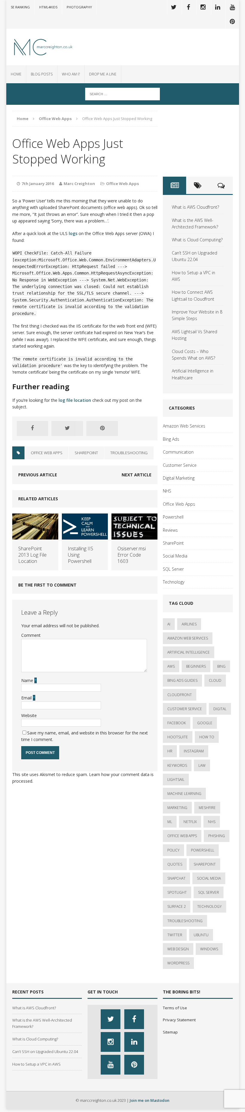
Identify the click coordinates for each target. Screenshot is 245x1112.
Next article (136, 475)
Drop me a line (103, 74)
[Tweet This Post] (67, 428)
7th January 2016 (38, 183)
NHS (167, 491)
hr (169, 751)
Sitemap (170, 1032)
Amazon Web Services (184, 426)
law (202, 765)
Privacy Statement (179, 1019)
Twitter (174, 934)
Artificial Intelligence (188, 652)
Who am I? (71, 74)
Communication (178, 452)
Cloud (215, 680)
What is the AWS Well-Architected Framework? (42, 1023)
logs (73, 233)
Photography (79, 7)
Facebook (176, 722)
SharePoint (173, 543)
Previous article (37, 475)
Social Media (175, 556)
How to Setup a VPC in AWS (36, 1064)
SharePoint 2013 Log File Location (32, 554)
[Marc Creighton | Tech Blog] (43, 47)
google (204, 722)
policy (173, 850)
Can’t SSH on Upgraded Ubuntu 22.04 (45, 1051)
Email (27, 698)
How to (206, 737)
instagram (194, 751)
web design (178, 949)
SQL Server (173, 569)
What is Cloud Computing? (197, 240)
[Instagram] (203, 7)
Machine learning (184, 793)
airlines (189, 624)
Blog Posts (42, 74)
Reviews (170, 530)
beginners (196, 666)
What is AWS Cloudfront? (195, 207)
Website (29, 715)
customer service (184, 708)
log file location (75, 400)
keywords (177, 765)
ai (168, 624)
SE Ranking (20, 7)
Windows (209, 949)
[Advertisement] (198, 141)
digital (219, 708)
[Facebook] (188, 7)
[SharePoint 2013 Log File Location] (35, 536)
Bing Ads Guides (182, 680)
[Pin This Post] (102, 428)
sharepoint (86, 452)
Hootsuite (177, 737)
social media (209, 878)
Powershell (173, 517)
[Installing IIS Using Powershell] (85, 536)
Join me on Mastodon (149, 1100)
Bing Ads (171, 439)
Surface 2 (176, 906)
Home (16, 74)
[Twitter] (173, 7)
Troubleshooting (129, 452)
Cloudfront (179, 694)
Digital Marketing (179, 478)
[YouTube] (232, 7)
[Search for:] (122, 93)
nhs (211, 821)
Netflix (190, 821)
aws (171, 666)
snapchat (176, 878)
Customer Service (180, 465)
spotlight (177, 892)
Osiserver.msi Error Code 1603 (131, 554)
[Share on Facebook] (32, 428)
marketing (177, 807)
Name (27, 680)
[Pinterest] (232, 21)
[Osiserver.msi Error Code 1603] (134, 536)
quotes (174, 864)
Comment (31, 635)
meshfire (207, 807)
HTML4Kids (48, 7)
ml (169, 821)
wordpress (178, 963)
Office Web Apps (122, 183)
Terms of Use (175, 1008)
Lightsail (175, 779)
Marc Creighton (79, 183)
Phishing (216, 835)
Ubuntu (201, 934)
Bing (221, 666)
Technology (173, 582)
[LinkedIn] (217, 7)
